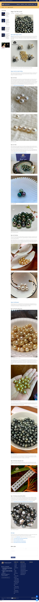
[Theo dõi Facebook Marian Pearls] (2, 577)
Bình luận (13, 557)
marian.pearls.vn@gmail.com (9, 0)
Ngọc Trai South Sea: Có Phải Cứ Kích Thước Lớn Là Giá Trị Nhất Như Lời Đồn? (8, 29)
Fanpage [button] (31, 562)
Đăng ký (34, 0)
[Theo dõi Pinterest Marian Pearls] (7, 577)
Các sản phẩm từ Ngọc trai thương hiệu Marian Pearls (20, 538)
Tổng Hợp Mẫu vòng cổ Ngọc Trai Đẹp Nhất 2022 (20, 542)
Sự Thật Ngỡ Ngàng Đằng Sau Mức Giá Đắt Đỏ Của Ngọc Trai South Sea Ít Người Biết (8, 21)
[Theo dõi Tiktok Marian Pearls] (9, 577)
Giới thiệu (15, 566)
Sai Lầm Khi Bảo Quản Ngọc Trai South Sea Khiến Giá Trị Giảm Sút (8, 14)
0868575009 (3, 0)
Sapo (3, 599)
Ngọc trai (12, 36)
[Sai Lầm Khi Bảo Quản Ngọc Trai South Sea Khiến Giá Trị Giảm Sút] (3, 14)
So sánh (1, 600)
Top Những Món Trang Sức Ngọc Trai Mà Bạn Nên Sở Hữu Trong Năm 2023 (23, 501)
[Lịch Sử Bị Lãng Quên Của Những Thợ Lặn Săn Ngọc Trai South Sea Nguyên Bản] (3, 35)
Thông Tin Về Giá (16, 578)
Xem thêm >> (3, 48)
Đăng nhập (31, 0)
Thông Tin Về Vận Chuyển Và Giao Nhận (16, 584)
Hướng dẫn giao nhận (23, 573)
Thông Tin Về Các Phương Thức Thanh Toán (16, 588)
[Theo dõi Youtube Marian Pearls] (4, 577)
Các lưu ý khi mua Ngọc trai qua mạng (18, 539)
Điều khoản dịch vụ (23, 574)
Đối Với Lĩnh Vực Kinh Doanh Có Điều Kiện (16, 592)
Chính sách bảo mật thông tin (24, 570)
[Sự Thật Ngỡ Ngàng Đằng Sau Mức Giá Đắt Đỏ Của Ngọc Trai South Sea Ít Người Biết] (3, 20)
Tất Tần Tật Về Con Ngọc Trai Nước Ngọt (19, 85)
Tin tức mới (4, 10)
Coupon (15, 570)
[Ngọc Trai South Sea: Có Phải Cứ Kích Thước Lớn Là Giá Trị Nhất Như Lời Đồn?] (3, 28)
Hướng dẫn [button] (22, 562)
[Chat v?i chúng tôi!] (37, 600)
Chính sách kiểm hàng (23, 566)
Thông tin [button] (16, 562)
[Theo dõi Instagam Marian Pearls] (5, 577)
